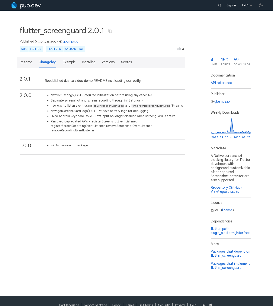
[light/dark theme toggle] (260, 5)
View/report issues (225, 192)
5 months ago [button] (45, 41)
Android (70, 48)
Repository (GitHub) (226, 187)
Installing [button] (88, 62)
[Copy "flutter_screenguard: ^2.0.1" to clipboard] (110, 31)
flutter (216, 229)
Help (245, 5)
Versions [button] (108, 62)
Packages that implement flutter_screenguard (230, 266)
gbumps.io (70, 41)
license (227, 210)
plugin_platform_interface (231, 233)
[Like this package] (179, 49)
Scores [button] (126, 62)
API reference (221, 83)
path (225, 229)
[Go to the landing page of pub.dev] (26, 5)
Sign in (231, 5)
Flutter (35, 48)
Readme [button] (26, 62)
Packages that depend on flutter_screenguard (230, 253)
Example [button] (69, 62)
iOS (81, 48)
